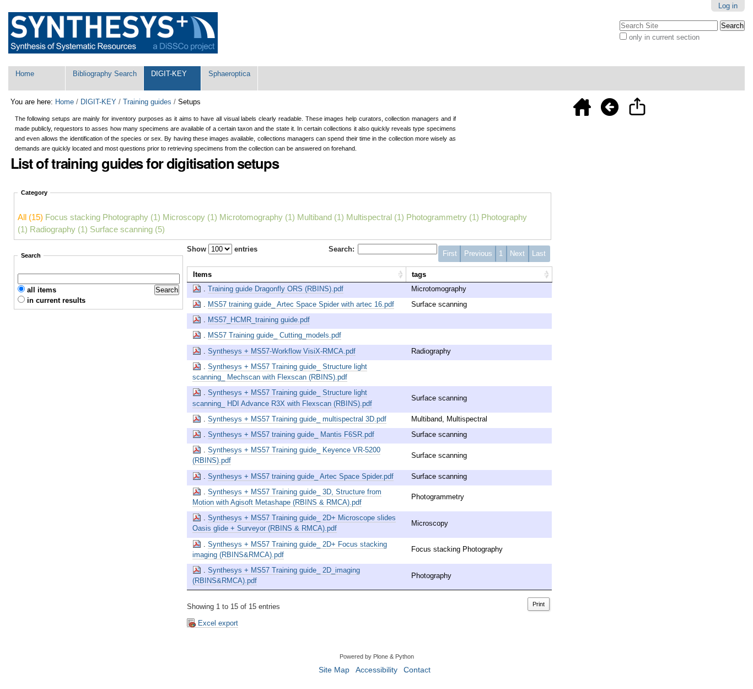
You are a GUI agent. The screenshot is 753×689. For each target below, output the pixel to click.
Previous (478, 253)
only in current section (664, 37)
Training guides (147, 102)
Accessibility (376, 670)
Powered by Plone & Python (377, 656)
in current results (56, 300)
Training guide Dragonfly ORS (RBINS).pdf (275, 289)
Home (24, 74)
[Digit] (113, 33)
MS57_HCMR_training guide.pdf (259, 320)
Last (539, 253)
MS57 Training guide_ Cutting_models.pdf (274, 335)
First (450, 253)
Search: (341, 249)
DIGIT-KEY (169, 74)
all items (41, 290)
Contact (417, 670)
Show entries (222, 249)
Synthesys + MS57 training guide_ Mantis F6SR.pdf (291, 434)
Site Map (334, 670)
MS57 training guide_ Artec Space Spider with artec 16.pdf (301, 304)
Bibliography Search (105, 74)
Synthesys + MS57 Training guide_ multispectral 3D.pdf (297, 419)
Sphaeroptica (229, 74)
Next (517, 253)
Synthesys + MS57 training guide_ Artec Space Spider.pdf (301, 476)
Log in (728, 6)
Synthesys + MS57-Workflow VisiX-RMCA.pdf (282, 351)
